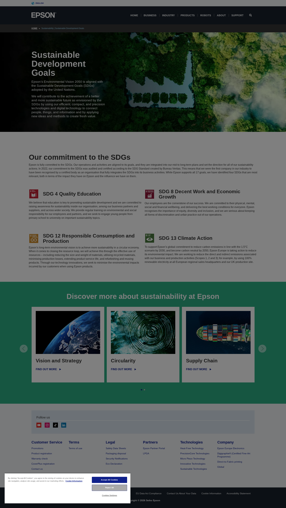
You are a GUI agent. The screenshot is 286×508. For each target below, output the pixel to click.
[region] (67, 488)
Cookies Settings (109, 495)
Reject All (109, 488)
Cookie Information (74, 481)
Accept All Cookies (109, 480)
